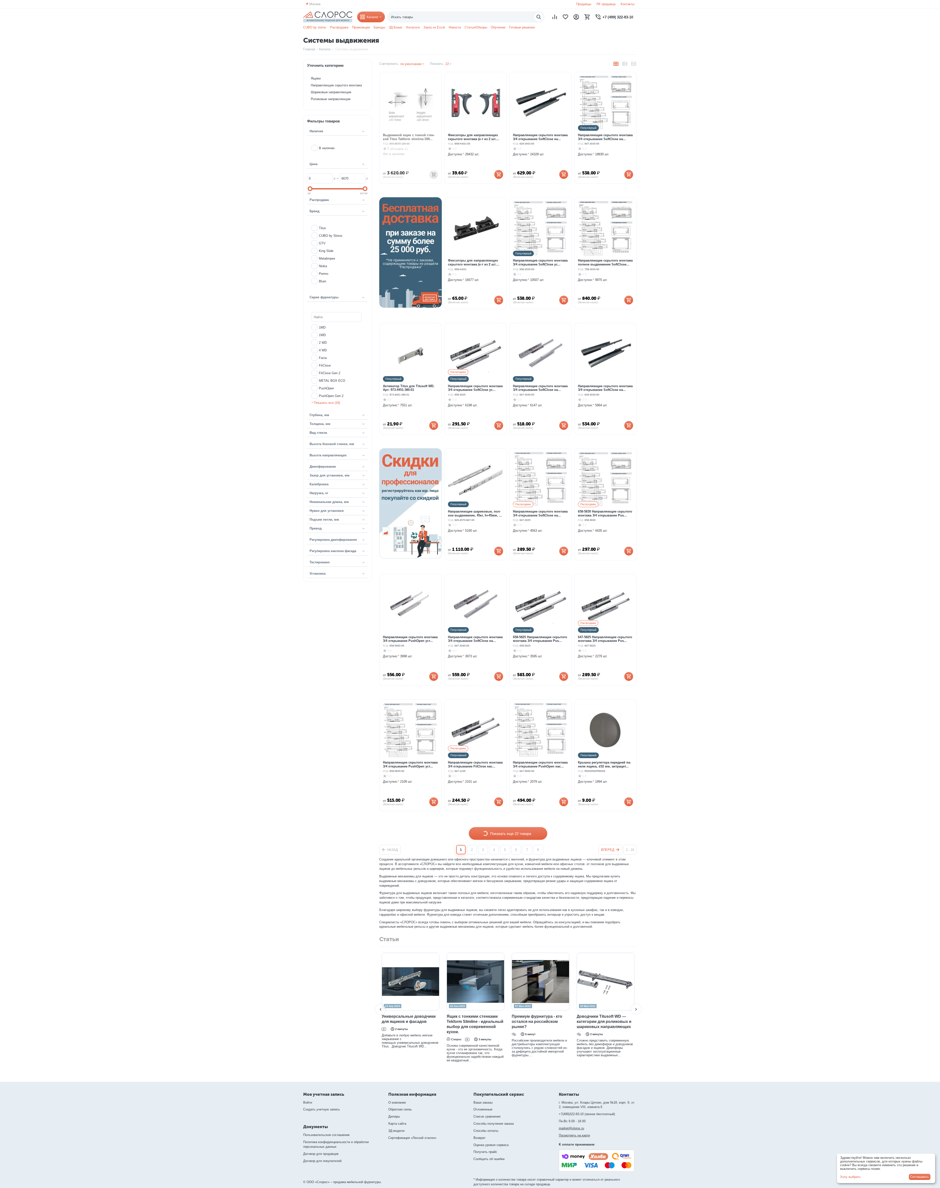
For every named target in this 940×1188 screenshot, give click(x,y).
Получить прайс (485, 1152)
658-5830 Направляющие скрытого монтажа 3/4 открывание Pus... (605, 513)
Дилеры (394, 1116)
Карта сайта (397, 1123)
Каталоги (413, 27)
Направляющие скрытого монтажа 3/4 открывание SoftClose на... (540, 137)
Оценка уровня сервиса (491, 1145)
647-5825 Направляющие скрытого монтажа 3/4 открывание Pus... (605, 639)
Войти (307, 1102)
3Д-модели (396, 1131)
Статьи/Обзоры (476, 27)
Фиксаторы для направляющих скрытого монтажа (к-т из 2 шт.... (473, 137)
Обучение (498, 27)
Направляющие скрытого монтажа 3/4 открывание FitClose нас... (475, 764)
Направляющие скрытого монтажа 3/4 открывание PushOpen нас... (540, 764)
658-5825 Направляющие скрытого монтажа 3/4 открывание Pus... (540, 639)
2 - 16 (630, 850)
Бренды (379, 27)
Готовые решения (522, 27)
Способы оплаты (485, 1131)
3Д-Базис (396, 27)
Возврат (479, 1138)
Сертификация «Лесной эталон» (412, 1138)
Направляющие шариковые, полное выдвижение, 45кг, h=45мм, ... (475, 513)
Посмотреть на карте (574, 1135)
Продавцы (583, 4)
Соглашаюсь (919, 1177)
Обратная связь (400, 1109)
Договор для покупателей (322, 1161)
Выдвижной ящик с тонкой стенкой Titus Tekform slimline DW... (409, 137)
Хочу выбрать (850, 1177)
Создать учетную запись (321, 1109)
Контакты (627, 4)
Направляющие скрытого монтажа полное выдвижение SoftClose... (605, 262)
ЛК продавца (605, 4)
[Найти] (538, 17)
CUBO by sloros (314, 27)
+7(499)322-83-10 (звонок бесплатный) (587, 1114)
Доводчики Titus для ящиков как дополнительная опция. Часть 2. (595, 1021)
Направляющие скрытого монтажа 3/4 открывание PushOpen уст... (410, 639)
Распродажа (339, 27)
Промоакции (361, 27)
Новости (455, 27)
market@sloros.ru (571, 1128)
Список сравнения (486, 1116)
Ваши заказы (483, 1102)
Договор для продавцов (321, 1154)
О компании (397, 1102)
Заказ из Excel (434, 27)
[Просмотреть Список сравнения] (554, 17)
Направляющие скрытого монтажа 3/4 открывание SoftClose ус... (540, 262)
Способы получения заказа (493, 1123)
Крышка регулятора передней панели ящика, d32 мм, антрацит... (604, 764)
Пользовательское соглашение (326, 1135)
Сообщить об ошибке (489, 1159)
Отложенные (482, 1109)
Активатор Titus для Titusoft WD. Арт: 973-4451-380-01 (408, 388)
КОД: (386, 143)
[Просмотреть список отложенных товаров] (565, 17)
